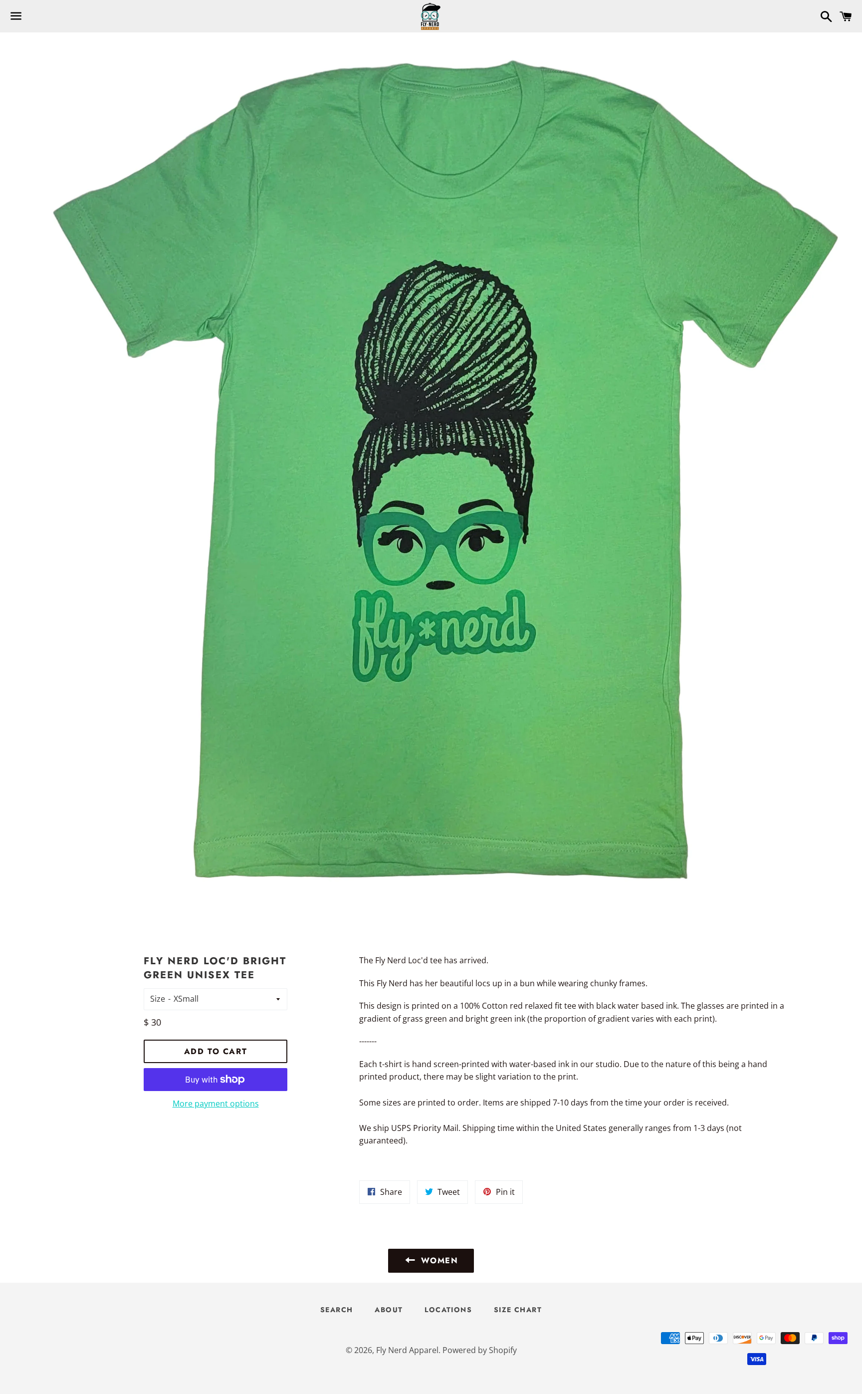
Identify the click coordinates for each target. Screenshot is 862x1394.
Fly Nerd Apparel (407, 1350)
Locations (448, 1310)
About (389, 1310)
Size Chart (518, 1310)
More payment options (216, 1103)
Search (336, 1310)
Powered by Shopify (479, 1350)
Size (157, 998)
